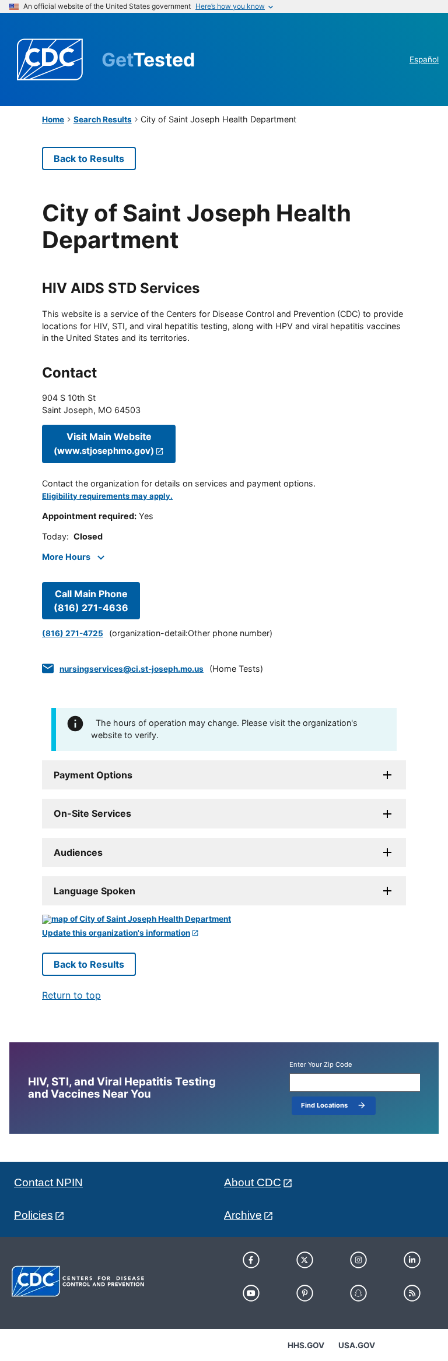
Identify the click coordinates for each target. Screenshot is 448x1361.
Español (424, 59)
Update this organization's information (116, 933)
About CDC (252, 1182)
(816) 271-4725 (72, 633)
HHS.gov (306, 1345)
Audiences (78, 852)
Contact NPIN (48, 1182)
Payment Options (93, 775)
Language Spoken (94, 891)
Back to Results (89, 158)
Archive (243, 1215)
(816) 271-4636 (91, 600)
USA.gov (356, 1345)
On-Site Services (92, 813)
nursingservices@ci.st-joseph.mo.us (132, 669)
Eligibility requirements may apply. (107, 496)
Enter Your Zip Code (320, 1065)
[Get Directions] (224, 919)
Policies (33, 1215)
